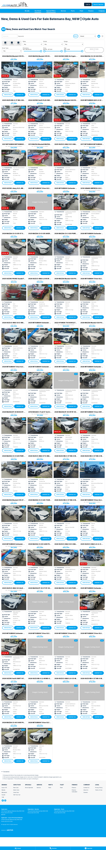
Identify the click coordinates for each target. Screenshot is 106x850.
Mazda (3, 790)
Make (24, 41)
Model (45, 41)
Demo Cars (16, 790)
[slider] (41, 51)
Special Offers (51, 11)
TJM (3, 797)
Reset (76, 36)
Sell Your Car (16, 794)
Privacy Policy (98, 787)
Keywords (21, 36)
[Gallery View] (98, 36)
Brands (27, 11)
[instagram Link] (5, 800)
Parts (73, 11)
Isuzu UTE (4, 787)
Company (102, 11)
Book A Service (98, 4)
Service (63, 11)
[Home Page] (14, 4)
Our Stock (38, 11)
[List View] (102, 36)
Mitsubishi (4, 792)
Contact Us (19, 94)
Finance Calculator (74, 790)
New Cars (16, 787)
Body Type (5, 48)
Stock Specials (29, 787)
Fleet (81, 11)
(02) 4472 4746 (8, 812)
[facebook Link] (3, 800)
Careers (85, 792)
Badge (66, 41)
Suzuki (3, 794)
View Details (8, 94)
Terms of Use (98, 790)
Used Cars (16, 792)
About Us (85, 790)
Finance (90, 11)
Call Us (88, 4)
